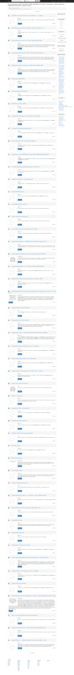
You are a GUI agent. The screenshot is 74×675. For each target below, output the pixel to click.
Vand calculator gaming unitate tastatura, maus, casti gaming (24, 346)
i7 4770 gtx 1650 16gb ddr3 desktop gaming (20, 128)
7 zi (61, 23)
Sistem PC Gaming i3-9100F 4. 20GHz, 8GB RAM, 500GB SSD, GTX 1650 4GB (61, 92)
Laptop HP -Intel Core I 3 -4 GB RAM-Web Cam (21, 179)
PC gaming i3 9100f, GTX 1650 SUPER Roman (62, 77)
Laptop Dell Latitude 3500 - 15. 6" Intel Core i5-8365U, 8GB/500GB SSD (27, 266)
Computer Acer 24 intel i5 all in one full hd (20, 545)
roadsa (28, 661)
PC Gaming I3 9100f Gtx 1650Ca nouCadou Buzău (62, 83)
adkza (9, 661)
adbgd (19, 668)
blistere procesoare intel (16, 458)
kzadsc (9, 663)
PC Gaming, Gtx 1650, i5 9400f (18, 103)
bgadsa (19, 661)
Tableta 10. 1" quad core (16, 396)
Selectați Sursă (61, 50)
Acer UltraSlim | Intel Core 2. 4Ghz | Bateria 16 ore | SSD (23, 229)
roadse (28, 665)
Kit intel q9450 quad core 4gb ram (18, 204)
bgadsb (19, 662)
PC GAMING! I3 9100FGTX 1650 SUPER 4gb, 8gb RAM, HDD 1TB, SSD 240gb (61, 73)
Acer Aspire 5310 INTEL (16, 520)
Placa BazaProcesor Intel (17, 532)
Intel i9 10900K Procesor (16, 470)
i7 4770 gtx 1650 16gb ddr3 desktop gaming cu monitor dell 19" (25, 167)
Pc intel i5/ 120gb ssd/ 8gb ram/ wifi (19, 483)
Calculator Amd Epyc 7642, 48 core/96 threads (21, 433)
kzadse (9, 665)
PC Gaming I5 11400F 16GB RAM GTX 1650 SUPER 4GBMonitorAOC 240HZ (29, 154)
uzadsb (38, 662)
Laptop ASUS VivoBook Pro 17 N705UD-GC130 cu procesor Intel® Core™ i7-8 (28, 241)
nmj (47, 661)
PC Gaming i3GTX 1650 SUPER (18, 91)
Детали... (19, 23)
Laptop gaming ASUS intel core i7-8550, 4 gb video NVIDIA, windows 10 (27, 53)
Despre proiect (53, 1)
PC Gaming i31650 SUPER (17, 78)
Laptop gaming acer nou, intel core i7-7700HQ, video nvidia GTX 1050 (26, 65)
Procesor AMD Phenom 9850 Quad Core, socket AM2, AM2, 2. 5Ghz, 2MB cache (29, 557)
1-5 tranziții (61, 40)
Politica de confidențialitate (61, 1)
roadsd (28, 664)
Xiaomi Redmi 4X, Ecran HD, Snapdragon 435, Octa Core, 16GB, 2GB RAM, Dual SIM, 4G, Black (33, 596)
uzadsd (38, 664)
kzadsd (9, 664)
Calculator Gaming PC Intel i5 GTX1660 (19, 307)
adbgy (19, 667)
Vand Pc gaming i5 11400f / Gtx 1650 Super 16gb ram (23, 141)
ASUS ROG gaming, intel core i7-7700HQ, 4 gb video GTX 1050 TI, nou (27, 28)
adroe (28, 668)
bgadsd (19, 664)
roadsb (28, 662)
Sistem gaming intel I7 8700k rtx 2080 (19, 320)
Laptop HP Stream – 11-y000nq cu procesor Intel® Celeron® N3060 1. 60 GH (28, 640)
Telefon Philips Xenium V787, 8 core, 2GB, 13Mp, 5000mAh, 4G (25, 507)
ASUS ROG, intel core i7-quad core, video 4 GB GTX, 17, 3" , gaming (26, 15)
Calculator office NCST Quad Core (18, 420)
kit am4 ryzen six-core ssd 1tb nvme (19, 383)
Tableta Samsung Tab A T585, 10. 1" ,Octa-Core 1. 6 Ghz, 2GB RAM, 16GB (28, 495)
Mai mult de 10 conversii (61, 42)
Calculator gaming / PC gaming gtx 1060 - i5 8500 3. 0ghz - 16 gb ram (26, 371)
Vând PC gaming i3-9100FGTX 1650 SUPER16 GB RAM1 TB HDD (62, 80)
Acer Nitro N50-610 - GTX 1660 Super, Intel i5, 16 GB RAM (24, 571)
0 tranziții (61, 36)
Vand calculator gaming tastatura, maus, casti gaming (23, 358)
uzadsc (38, 663)
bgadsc (19, 663)
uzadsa (38, 661)
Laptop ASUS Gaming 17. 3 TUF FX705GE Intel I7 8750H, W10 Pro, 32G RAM (28, 332)
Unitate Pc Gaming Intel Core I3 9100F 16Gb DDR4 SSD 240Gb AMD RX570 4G (61, 62)
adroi (28, 667)
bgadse (19, 665)
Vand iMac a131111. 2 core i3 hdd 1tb (20, 408)
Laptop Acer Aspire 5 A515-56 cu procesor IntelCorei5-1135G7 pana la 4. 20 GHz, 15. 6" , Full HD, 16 (32, 292)
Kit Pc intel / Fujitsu (15, 445)
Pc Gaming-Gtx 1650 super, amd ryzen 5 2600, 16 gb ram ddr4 (25, 116)
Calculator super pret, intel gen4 (18, 583)
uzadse (38, 665)
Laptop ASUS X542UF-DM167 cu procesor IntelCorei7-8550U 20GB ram (28, 254)
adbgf (18, 669)
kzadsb (9, 662)
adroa (9, 1)
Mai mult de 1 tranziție (61, 38)
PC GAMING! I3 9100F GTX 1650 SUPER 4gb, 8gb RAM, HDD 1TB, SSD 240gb (61, 87)
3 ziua (61, 22)
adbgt (18, 666)
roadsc (28, 663)
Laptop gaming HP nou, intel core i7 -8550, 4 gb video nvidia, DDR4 (26, 40)
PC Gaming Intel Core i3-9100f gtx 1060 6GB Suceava (61, 125)
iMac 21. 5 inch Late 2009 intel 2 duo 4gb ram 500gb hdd (23, 615)
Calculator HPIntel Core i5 (17, 191)
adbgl (18, 670)
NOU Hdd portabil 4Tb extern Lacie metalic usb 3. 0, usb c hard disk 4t (61, 109)
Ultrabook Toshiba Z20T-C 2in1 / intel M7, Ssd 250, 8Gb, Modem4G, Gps (27, 627)
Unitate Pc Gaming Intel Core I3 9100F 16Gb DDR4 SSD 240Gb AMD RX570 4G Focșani (61, 69)
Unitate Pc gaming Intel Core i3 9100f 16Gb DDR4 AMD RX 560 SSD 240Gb (62, 58)
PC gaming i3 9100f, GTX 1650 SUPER (62, 66)
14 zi (61, 25)
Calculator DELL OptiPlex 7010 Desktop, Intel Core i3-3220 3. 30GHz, (26, 278)
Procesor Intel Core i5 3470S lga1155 (19, 216)
